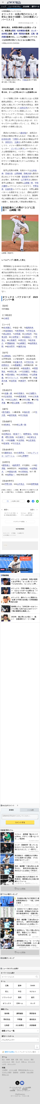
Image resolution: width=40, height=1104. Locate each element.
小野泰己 (30, 403)
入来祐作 (28, 334)
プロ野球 (4, 1070)
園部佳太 (8, 453)
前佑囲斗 (26, 368)
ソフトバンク (7, 997)
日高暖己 (26, 372)
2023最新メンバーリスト (10, 535)
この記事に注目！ (15, 501)
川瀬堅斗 (32, 393)
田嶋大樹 (27, 173)
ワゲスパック (12, 378)
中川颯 (27, 400)
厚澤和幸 (20, 331)
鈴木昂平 (11, 346)
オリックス (6, 533)
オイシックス (12, 1064)
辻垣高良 (8, 396)
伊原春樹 (33, 1025)
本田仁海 (13, 372)
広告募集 (12, 1090)
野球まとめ (5, 1075)
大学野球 (22, 1072)
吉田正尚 (23, 108)
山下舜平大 (25, 180)
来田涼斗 (9, 142)
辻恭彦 (6, 1025)
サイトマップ (17, 1089)
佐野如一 (11, 475)
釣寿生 (7, 425)
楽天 (32, 997)
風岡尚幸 (29, 328)
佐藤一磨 (8, 393)
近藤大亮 (18, 362)
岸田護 (17, 334)
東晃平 (23, 381)
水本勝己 (7, 328)
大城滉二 (21, 437)
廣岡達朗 (19, 1013)
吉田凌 (14, 381)
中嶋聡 (24, 80)
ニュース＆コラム (14, 6)
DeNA (32, 985)
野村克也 (7, 1019)
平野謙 (19, 1019)
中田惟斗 (20, 393)
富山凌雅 (15, 403)
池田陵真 (24, 468)
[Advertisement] (20, 712)
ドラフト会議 (13, 1070)
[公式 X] (17, 1083)
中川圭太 (16, 443)
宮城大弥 (9, 173)
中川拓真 (24, 415)
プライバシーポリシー (23, 1090)
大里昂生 (20, 453)
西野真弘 (27, 434)
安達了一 (17, 434)
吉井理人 (5, 34)
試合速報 (26, 6)
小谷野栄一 (15, 337)
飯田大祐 (22, 346)
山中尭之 (20, 484)
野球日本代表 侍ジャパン (26, 1070)
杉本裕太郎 (6, 139)
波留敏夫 (9, 331)
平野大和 (8, 484)
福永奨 (27, 412)
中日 (19, 991)
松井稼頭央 (21, 31)
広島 (33, 34)
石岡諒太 (7, 434)
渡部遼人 (6, 465)
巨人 (7, 991)
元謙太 (17, 142)
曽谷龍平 (25, 177)
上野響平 (25, 456)
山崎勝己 (22, 343)
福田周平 (16, 465)
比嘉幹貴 (9, 189)
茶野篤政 (34, 484)
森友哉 (23, 133)
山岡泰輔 (18, 173)
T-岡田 (15, 139)
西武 (13, 31)
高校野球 (15, 1072)
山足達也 (31, 440)
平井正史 (31, 331)
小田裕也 (24, 472)
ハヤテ (4, 1064)
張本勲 (6, 1013)
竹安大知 (30, 362)
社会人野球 (30, 1072)
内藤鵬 (12, 440)
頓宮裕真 (13, 415)
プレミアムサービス (15, 1087)
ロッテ (33, 31)
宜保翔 (6, 443)
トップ (3, 6)
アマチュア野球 (6, 1072)
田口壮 (23, 340)
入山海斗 (14, 400)
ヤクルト (33, 991)
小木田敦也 (23, 375)
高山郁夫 (7, 334)
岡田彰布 (22, 34)
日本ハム (19, 1003)
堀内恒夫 (33, 1019)
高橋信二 (27, 337)
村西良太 (5, 365)
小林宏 (6, 318)
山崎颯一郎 (28, 183)
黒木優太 (11, 375)
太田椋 (21, 440)
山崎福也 (7, 356)
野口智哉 (10, 437)
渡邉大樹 (13, 472)
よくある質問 (27, 1087)
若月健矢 (6, 412)
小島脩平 (13, 340)
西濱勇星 (22, 396)
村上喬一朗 (21, 425)
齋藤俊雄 (11, 343)
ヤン (24, 149)
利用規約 (24, 1089)
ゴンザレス (15, 149)
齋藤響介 (18, 365)
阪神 (15, 34)
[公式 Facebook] (22, 1083)
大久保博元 (20, 1025)
